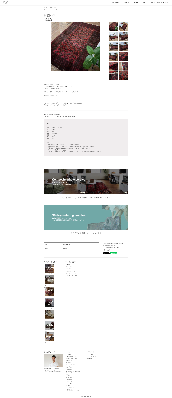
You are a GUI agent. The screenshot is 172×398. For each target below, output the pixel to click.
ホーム (45, 7)
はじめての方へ (69, 377)
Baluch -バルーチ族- (53, 9)
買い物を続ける (108, 250)
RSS (87, 358)
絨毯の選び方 (69, 367)
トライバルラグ (52, 7)
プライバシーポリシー (92, 356)
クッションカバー (49, 308)
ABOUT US (126, 2)
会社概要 (68, 385)
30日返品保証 (69, 369)
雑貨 (46, 331)
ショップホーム (69, 352)
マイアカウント (90, 352)
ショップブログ (69, 388)
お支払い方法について (71, 356)
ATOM (90, 358)
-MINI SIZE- (68, 269)
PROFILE (136, 2)
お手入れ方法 (69, 379)
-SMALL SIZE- (69, 266)
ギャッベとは (69, 360)
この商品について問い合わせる (112, 247)
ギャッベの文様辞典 (71, 364)
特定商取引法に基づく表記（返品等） (114, 243)
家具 (46, 342)
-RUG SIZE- (68, 264)
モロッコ (47, 319)
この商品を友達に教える (110, 245)
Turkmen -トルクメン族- (71, 275)
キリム (47, 296)
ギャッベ (47, 285)
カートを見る (90, 354)
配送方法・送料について (72, 358)
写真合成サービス (70, 375)
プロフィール (69, 383)
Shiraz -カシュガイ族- (71, 273)
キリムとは (68, 362)
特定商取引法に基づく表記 (72, 390)
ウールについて (69, 381)
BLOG (144, 2)
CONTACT (152, 2)
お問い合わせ (69, 354)
